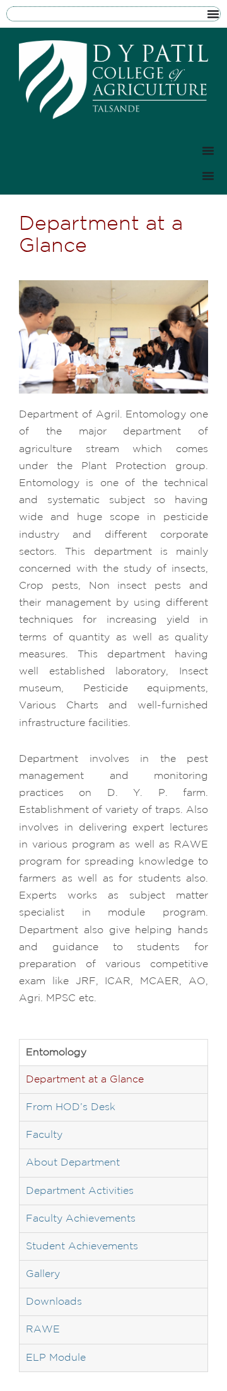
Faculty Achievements (81, 1219)
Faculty (44, 1135)
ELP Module (56, 1358)
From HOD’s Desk (70, 1107)
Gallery (43, 1274)
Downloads (54, 1302)
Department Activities (80, 1191)
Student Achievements (82, 1246)
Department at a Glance (85, 1079)
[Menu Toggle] (213, 14)
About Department (73, 1162)
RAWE (43, 1329)
